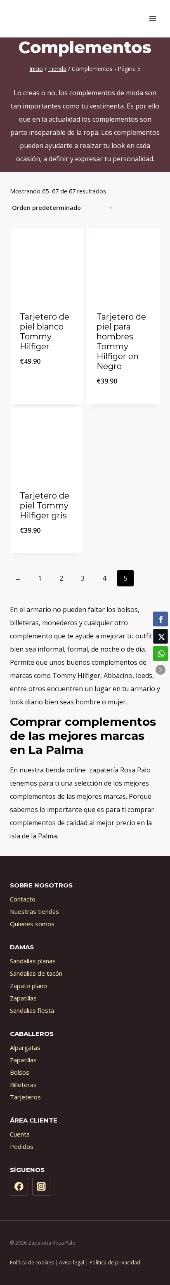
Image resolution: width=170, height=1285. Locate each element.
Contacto (22, 899)
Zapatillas (23, 998)
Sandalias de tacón (36, 973)
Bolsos (19, 1072)
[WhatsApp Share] (160, 653)
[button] (160, 670)
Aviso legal (71, 1262)
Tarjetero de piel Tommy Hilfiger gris (44, 505)
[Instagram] (41, 1187)
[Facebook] (19, 1187)
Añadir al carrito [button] (46, 383)
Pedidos (21, 1146)
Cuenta (20, 1134)
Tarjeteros (25, 1097)
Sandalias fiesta (32, 1010)
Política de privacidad (115, 1262)
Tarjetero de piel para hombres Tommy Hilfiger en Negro (121, 341)
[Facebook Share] (160, 619)
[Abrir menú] (152, 18)
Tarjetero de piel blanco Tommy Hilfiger (44, 331)
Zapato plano (28, 985)
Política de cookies (32, 1262)
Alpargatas (25, 1047)
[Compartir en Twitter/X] (160, 636)
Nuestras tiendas (34, 911)
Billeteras (23, 1084)
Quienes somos (32, 924)
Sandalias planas (33, 961)
